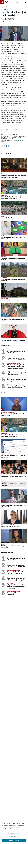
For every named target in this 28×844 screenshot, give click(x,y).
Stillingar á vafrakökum (14, 833)
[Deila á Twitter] (5, 9)
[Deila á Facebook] (4, 9)
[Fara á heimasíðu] (5, 2)
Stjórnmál (4, 7)
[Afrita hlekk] (2, 9)
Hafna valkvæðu (14, 836)
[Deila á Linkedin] (7, 9)
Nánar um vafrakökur (9, 828)
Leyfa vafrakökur (14, 840)
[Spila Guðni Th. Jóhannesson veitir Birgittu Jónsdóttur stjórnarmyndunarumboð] (14, 33)
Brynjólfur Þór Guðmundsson (7, 18)
